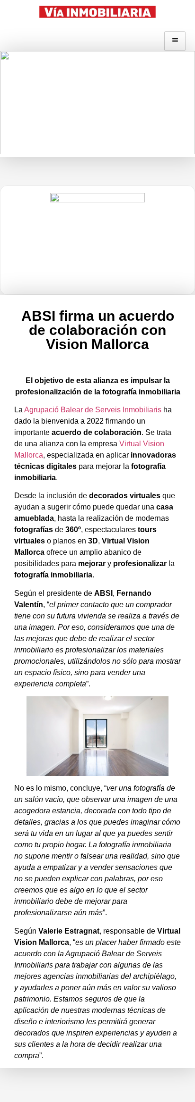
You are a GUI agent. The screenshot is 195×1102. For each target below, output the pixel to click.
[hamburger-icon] (175, 41)
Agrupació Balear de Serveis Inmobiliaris (92, 410)
